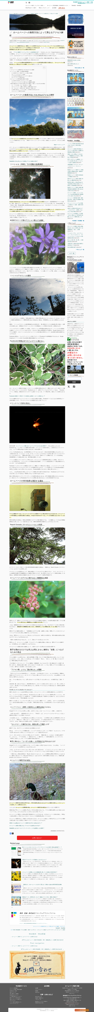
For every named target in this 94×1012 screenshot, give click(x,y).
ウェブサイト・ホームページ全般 (38, 930)
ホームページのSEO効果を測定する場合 (20, 79)
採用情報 (36, 990)
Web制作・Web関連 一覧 (78, 220)
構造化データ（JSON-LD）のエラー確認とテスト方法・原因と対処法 (39, 897)
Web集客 (18, 930)
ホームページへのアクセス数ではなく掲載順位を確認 (24, 82)
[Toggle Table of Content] (43, 68)
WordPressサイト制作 (31, 8)
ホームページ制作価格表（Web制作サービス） (58, 5)
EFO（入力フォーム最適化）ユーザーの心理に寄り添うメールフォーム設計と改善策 (75, 161)
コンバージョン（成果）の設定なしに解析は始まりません (25, 86)
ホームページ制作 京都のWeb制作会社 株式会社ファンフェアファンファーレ (26, 42)
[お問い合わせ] (75, 369)
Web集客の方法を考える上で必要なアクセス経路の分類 (23, 161)
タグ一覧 (71, 253)
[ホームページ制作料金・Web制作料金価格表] (75, 78)
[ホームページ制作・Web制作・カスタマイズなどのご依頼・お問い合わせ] (37, 965)
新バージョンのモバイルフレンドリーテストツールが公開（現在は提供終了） (41, 847)
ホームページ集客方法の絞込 (19, 91)
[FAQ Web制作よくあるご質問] (75, 134)
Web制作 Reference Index (39, 1002)
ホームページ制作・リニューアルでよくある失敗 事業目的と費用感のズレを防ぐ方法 (75, 194)
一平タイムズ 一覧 (80, 249)
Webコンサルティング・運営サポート (16, 999)
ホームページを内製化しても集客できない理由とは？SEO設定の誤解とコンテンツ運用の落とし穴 (75, 215)
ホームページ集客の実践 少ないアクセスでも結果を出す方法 (24, 825)
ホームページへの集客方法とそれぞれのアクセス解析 (22, 69)
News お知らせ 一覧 (79, 67)
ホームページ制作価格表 (14, 988)
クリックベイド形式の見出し (19, 77)
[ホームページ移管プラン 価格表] (75, 47)
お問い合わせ (62, 8)
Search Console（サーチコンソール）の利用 (22, 80)
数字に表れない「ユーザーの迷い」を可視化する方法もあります (26, 89)
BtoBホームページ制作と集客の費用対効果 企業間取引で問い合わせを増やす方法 (75, 189)
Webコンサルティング (44, 8)
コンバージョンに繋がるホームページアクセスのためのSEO (30, 446)
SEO (14, 930)
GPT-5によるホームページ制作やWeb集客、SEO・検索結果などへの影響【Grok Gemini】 (43, 940)
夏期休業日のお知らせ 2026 (74, 60)
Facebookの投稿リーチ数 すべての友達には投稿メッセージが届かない (26, 396)
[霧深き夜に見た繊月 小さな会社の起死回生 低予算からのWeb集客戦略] (75, 31)
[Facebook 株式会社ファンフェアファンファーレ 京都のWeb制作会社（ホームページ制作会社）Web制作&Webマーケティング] (29, 2)
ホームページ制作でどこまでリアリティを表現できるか (25, 936)
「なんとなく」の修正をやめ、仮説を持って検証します (24, 88)
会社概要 (54, 8)
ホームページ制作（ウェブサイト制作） (35, 5)
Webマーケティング (59, 144)
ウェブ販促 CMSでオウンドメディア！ (16, 996)
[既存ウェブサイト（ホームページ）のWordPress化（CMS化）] (75, 112)
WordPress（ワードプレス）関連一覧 (41, 1001)
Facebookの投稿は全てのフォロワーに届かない (23, 76)
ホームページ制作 (61, 930)
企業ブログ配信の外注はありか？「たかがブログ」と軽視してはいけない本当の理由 (75, 210)
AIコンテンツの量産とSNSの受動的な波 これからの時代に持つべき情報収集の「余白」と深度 (75, 228)
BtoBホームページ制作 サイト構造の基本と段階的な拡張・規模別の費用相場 (75, 171)
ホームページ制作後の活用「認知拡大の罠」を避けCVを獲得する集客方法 (75, 199)
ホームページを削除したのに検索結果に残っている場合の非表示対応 (39, 872)
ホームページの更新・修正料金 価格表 (16, 989)
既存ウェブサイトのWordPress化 (15, 997)
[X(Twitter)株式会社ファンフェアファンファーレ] (26, 2)
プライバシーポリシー (38, 989)
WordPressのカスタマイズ (14, 995)
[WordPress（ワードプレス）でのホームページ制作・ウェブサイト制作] (75, 91)
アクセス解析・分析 (25, 930)
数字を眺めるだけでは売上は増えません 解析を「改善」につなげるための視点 (28, 83)
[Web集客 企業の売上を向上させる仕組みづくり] (75, 18)
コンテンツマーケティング (14, 1003)
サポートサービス (12, 1000)
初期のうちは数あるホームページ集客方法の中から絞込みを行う (25, 823)
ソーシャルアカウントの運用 (19, 74)
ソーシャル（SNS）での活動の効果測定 (20, 71)
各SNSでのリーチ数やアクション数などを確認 (22, 73)
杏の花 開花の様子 (72, 247)
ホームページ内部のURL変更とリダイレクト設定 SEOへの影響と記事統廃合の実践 (75, 150)
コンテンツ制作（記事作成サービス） (16, 1002)
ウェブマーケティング (51, 930)
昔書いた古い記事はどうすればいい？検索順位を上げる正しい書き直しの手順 (75, 155)
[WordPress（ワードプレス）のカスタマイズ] (75, 102)
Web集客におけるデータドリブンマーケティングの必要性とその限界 (26, 828)
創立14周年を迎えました (73, 64)
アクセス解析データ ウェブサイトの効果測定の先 (26, 52)
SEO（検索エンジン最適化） (14, 993)
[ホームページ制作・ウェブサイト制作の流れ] (75, 124)
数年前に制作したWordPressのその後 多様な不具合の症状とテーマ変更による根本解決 (75, 183)
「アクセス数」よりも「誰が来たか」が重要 (22, 85)
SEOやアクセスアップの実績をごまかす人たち (33, 859)
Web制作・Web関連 (76, 5)
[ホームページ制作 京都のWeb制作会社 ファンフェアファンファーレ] (11, 2)
